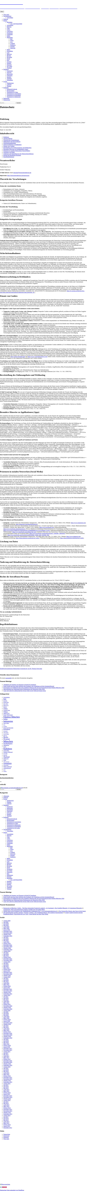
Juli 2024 (5, 952)
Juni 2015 (6, 1086)
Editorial (5, 19)
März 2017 (6, 1057)
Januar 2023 (6, 971)
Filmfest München (11, 717)
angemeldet (8, 678)
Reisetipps (9, 22)
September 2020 (7, 1009)
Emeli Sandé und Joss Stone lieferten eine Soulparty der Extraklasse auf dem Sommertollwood (28, 686)
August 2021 (6, 995)
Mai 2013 (6, 1120)
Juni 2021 (6, 998)
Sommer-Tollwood (7, 752)
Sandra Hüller (6, 750)
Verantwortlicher (7, 138)
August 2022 (6, 977)
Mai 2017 (6, 1054)
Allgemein (6, 796)
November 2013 (7, 1111)
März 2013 (6, 1123)
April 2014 (6, 1105)
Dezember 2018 (7, 1033)
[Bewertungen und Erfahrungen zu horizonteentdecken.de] (11, 787)
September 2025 (7, 936)
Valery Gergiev (6, 761)
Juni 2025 (6, 939)
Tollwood (5, 758)
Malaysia (9, 54)
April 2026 (6, 926)
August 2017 (6, 1051)
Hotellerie (6, 69)
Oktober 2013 (7, 1112)
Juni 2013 (6, 1118)
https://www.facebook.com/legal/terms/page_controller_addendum (47, 533)
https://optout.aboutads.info (18, 356)
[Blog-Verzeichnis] (3, 1187)
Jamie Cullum (6, 723)
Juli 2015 (5, 1085)
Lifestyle (9, 84)
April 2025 (6, 942)
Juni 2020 (6, 1013)
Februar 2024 (7, 957)
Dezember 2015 (7, 1077)
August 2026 (6, 920)
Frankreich (10, 33)
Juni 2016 (6, 1070)
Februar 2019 (7, 1032)
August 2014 (6, 1100)
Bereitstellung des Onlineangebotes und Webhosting (17, 147)
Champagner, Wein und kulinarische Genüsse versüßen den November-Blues (24, 909)
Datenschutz (6, 100)
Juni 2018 (6, 1041)
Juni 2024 (6, 954)
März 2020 (6, 1018)
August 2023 (6, 961)
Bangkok (5, 700)
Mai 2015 (6, 1088)
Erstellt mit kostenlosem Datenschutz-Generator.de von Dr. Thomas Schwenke (21, 668)
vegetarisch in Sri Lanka (13, 828)
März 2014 (6, 1106)
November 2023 (7, 960)
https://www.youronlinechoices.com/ (37, 356)
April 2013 (6, 1121)
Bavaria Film (6, 702)
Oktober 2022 (7, 975)
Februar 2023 (7, 969)
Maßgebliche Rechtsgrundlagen (11, 141)
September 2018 (7, 1038)
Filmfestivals (10, 83)
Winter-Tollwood (7, 766)
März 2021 (6, 1003)
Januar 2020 (6, 1021)
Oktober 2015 (7, 1080)
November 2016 (7, 1062)
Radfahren (7, 749)
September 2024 (7, 949)
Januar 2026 (6, 930)
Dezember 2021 (7, 989)
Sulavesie (12, 48)
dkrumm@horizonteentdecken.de (22, 172)
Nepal (8, 58)
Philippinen (10, 875)
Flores (12, 40)
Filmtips (9, 86)
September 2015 (7, 1082)
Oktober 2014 (7, 1098)
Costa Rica (10, 31)
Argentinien (10, 25)
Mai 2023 (6, 966)
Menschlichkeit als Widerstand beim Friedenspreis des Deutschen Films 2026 (24, 689)
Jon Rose (5, 726)
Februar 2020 (7, 1019)
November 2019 (7, 1022)
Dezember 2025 (7, 931)
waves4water (5, 765)
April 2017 (6, 1056)
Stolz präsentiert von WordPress (15, 1190)
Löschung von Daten (9, 152)
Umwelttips (10, 17)
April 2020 (6, 1016)
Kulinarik (5, 87)
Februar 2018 (7, 1045)
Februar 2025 (7, 943)
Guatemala (10, 34)
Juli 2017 (5, 1053)
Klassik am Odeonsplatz (8, 727)
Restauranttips (10, 90)
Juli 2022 (5, 978)
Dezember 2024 (7, 945)
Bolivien (9, 26)
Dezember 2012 (7, 1127)
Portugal (9, 876)
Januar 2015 (6, 1094)
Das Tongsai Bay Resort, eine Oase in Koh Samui (72, 911)
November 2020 (7, 1006)
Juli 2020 (5, 1012)
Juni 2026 (6, 923)
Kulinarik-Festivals (12, 89)
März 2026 (6, 928)
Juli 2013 (5, 1117)
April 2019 (6, 1028)
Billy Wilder (5, 703)
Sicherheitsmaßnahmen (9, 143)
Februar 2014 (7, 1108)
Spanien (9, 63)
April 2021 (6, 1001)
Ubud (4, 760)
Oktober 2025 (7, 934)
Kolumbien (10, 51)
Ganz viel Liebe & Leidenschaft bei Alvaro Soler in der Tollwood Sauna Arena (24, 690)
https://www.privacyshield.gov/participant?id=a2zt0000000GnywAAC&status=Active (26, 530)
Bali (11, 39)
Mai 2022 (6, 981)
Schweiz (9, 72)
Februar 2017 (7, 1059)
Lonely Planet (6, 734)
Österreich (9, 75)
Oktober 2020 (7, 1007)
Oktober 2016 (7, 1063)
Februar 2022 (7, 986)
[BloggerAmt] (5, 1184)
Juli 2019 (5, 1025)
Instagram (6, 1137)
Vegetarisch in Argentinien (14, 93)
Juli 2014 (5, 1102)
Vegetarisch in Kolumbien (14, 95)
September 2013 (7, 1114)
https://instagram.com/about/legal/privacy (27, 524)
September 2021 (7, 993)
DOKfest (5, 712)
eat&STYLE (6, 713)
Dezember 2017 (7, 1048)
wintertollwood (7, 768)
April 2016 (6, 1073)
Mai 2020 (6, 1015)
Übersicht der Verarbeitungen (11, 140)
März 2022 (6, 984)
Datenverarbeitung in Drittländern (12, 144)
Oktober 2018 (7, 1036)
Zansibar (9, 61)
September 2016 (7, 1065)
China (8, 30)
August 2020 (6, 1010)
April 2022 (6, 983)
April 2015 (6, 1089)
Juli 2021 (5, 997)
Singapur (9, 65)
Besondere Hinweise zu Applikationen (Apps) (15, 149)
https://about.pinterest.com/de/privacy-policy (28, 538)
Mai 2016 (6, 1071)
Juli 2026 (5, 922)
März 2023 (6, 968)
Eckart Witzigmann (8, 715)
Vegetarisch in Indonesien (14, 97)
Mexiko (9, 55)
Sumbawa (13, 45)
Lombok (12, 43)
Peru (8, 60)
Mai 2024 (6, 955)
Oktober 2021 (7, 992)
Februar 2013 (7, 1124)
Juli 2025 (5, 937)
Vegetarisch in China (12, 92)
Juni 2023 (6, 965)
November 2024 (7, 946)
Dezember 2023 (7, 958)
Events (5, 81)
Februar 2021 (7, 1004)
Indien (8, 36)
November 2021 (7, 990)
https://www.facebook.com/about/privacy (14, 529)
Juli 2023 (5, 963)
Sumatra (12, 46)
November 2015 (7, 1079)
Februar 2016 (7, 1076)
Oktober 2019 (7, 1024)
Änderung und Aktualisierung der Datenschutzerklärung (18, 154)
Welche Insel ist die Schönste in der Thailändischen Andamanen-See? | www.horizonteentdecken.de (30, 911)
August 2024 (6, 951)
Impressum (6, 98)
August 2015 (6, 1083)
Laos (8, 52)
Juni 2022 (6, 980)
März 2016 (6, 1074)
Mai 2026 (6, 925)
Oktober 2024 (7, 948)
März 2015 (6, 1091)
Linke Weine (5, 732)
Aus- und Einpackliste (16, 23)
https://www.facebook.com (46, 527)
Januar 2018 (6, 1047)
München (8, 741)
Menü (2, 11)
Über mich (6, 14)
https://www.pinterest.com (73, 536)
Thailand (9, 68)
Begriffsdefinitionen (8, 157)
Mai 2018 (6, 1042)
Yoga (4, 769)
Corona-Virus (6, 710)
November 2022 (7, 974)
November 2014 (7, 1097)
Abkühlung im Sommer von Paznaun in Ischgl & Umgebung (19, 684)
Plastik (4, 746)
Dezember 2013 (7, 1109)
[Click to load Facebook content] (0, 781)
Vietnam (9, 889)
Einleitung (6, 137)
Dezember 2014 (7, 1095)
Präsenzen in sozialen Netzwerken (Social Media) (16, 150)
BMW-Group (5, 705)
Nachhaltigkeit (7, 16)
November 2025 (7, 933)
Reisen (5, 20)
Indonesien (10, 37)
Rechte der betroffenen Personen (12, 155)
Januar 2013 (6, 1126)
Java (11, 42)
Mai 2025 (6, 940)
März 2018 (6, 1044)
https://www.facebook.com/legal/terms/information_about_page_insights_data (28, 535)
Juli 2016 (5, 1068)
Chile (8, 28)
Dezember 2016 (7, 1060)
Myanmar (9, 57)
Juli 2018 (5, 1039)
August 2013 (6, 1115)
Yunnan (4, 771)
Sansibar (9, 881)
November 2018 (7, 1035)
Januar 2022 (6, 987)
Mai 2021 (6, 1000)
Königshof (5, 731)
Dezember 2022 (7, 972)
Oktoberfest (6, 745)
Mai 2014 (6, 1103)
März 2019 (6, 1030)
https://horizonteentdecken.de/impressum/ (18, 175)
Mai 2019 (6, 1027)
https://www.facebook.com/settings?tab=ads (24, 532)
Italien (8, 49)
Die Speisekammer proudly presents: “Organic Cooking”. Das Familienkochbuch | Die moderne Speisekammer (33, 912)
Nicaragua (9, 869)
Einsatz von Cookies (8, 146)
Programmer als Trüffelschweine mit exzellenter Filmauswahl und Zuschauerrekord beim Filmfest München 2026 (33, 687)
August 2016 (6, 1067)
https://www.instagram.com (78, 522)
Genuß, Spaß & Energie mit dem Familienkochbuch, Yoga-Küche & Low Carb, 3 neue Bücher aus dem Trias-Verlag (43, 913)
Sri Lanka (9, 66)
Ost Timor (9, 870)
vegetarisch (7, 763)
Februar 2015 (7, 1092)
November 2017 (7, 1050)
